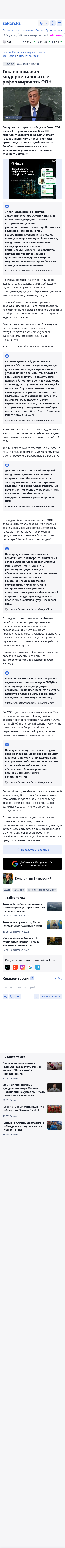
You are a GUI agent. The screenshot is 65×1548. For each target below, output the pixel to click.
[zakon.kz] (12, 23)
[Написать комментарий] (32, 987)
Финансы (28, 30)
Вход (59, 978)
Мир (17, 30)
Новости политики (29, 55)
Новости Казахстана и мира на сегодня (24, 52)
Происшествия (54, 30)
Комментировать (51, 996)
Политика (8, 30)
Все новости (9, 55)
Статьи (39, 30)
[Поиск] (53, 23)
